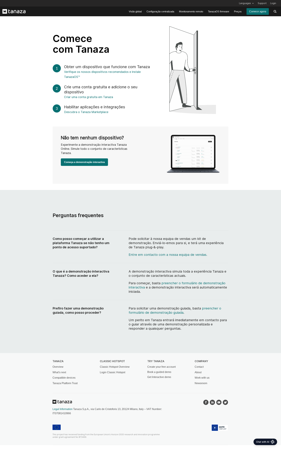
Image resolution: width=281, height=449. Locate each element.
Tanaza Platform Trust (65, 383)
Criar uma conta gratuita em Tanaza (83, 97)
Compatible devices (64, 377)
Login (273, 3)
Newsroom (201, 383)
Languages (245, 3)
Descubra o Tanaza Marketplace (86, 112)
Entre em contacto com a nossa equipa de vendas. (168, 255)
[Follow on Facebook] (205, 402)
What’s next (59, 372)
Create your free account (161, 366)
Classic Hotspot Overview (115, 366)
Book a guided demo (159, 372)
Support (262, 3)
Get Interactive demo (159, 377)
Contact (199, 366)
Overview (58, 366)
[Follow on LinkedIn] (212, 402)
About (198, 372)
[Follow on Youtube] (218, 402)
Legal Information (63, 409)
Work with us (202, 377)
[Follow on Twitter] (225, 402)
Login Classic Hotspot (112, 372)
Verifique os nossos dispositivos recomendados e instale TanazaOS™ (102, 74)
